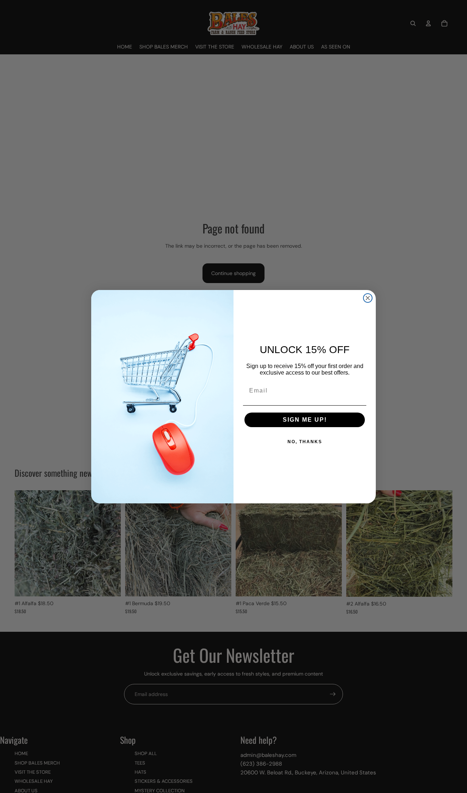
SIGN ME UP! (305, 420)
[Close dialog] (367, 298)
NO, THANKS (304, 441)
